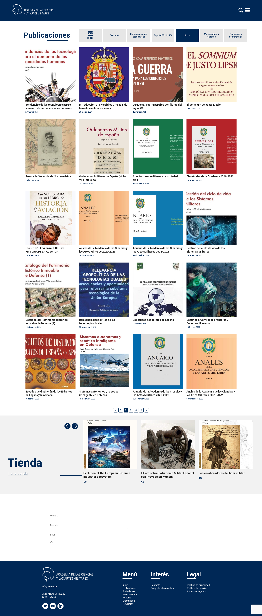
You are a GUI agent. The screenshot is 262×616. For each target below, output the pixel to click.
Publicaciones (130, 594)
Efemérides (129, 600)
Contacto (155, 585)
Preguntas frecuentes (162, 588)
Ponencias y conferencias (235, 35)
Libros (187, 35)
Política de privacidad (198, 585)
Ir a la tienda (18, 473)
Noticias (127, 597)
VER (89, 542)
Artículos (114, 35)
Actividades (129, 591)
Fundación (128, 604)
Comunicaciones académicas (138, 35)
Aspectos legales (196, 591)
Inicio (125, 585)
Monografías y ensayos (211, 35)
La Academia (129, 588)
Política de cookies (197, 588)
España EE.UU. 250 (163, 35)
